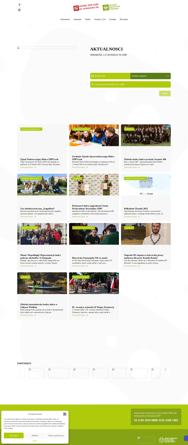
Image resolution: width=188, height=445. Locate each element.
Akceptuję (14, 436)
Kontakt (112, 19)
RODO (35, 441)
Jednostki (77, 19)
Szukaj (165, 93)
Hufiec (88, 19)
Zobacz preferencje (56, 436)
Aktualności (65, 19)
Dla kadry (124, 19)
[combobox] (148, 76)
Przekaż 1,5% (100, 19)
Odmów (35, 436)
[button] (186, 438)
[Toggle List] (168, 76)
